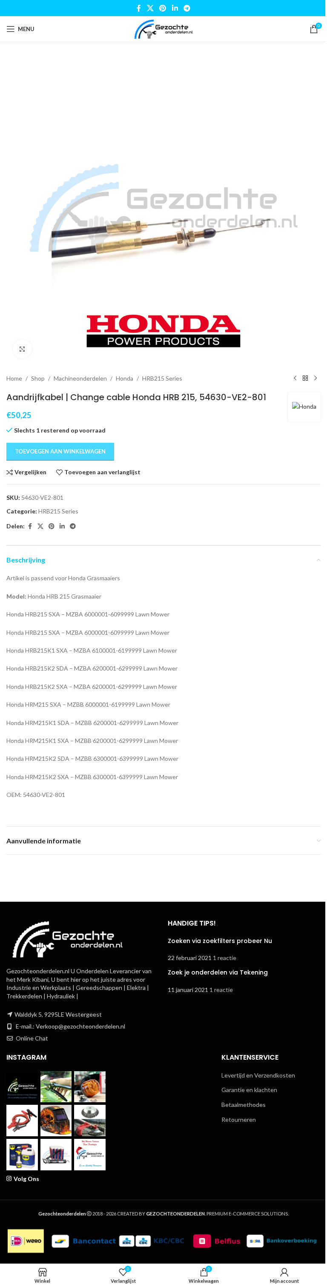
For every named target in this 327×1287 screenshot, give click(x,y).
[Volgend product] (315, 378)
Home (14, 378)
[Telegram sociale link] (187, 8)
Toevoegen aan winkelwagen (60, 451)
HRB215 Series (162, 378)
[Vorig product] (295, 378)
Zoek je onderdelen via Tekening (218, 972)
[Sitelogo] (163, 28)
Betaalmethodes (243, 1104)
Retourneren (238, 1119)
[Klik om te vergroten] (22, 348)
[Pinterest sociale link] (163, 8)
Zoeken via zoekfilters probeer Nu (220, 941)
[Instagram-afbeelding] (22, 1087)
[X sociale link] (150, 8)
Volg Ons (26, 1178)
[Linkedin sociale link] (175, 8)
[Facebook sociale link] (139, 8)
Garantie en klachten (249, 1089)
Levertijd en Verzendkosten (258, 1075)
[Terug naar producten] (305, 378)
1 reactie (224, 957)
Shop (38, 378)
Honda (124, 378)
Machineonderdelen (80, 378)
